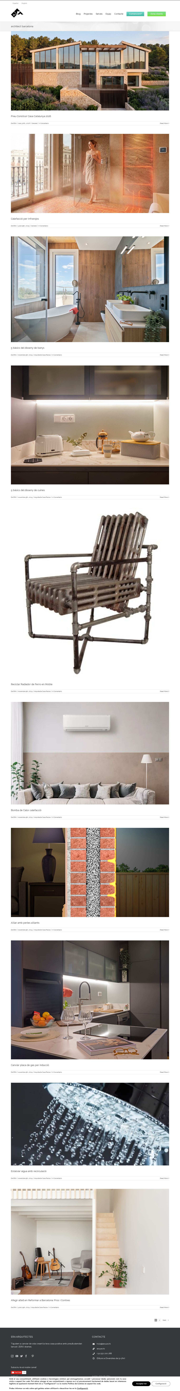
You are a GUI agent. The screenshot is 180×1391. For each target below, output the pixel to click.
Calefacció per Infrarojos (25, 218)
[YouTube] (17, 1356)
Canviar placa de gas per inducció (30, 1065)
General (34, 123)
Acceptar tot (141, 1383)
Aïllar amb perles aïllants (25, 922)
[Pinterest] (32, 1356)
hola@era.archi (104, 1344)
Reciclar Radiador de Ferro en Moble (31, 684)
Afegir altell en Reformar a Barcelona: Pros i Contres (40, 1300)
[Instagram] (12, 1356)
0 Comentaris (44, 123)
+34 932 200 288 (104, 1353)
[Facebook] (26, 1356)
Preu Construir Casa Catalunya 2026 (31, 116)
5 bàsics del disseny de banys (27, 347)
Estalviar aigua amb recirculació (29, 1171)
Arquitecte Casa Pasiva (42, 355)
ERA (14, 123)
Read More (164, 123)
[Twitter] (21, 1356)
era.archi (101, 1349)
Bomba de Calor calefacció (26, 810)
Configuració (82, 1388)
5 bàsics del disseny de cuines (28, 490)
